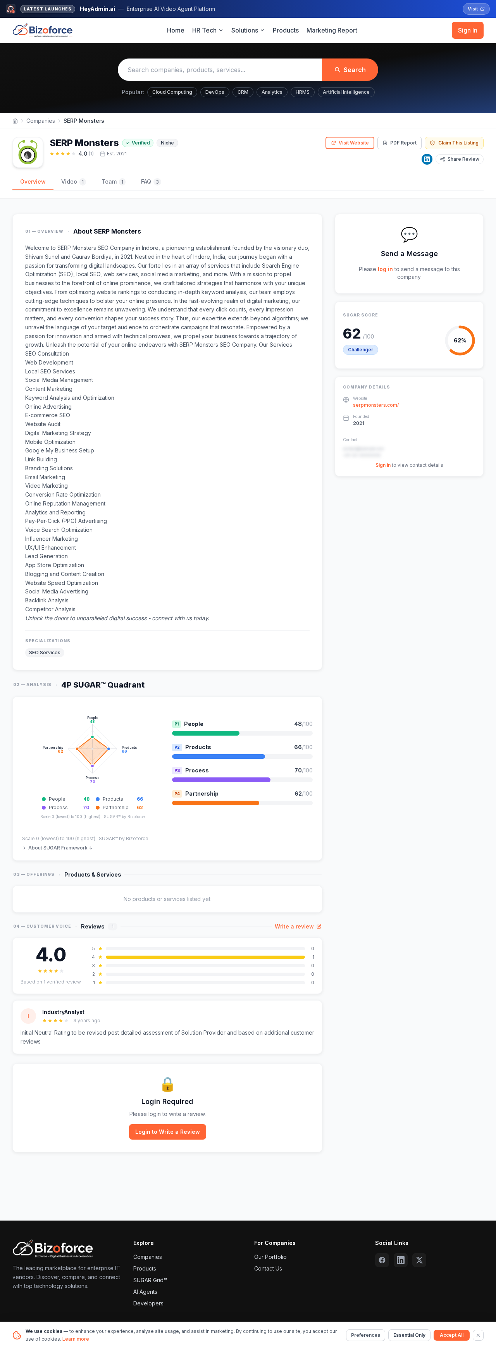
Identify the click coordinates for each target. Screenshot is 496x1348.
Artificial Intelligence (346, 92)
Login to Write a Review (167, 1131)
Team (112, 181)
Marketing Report (332, 30)
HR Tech (204, 30)
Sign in (383, 465)
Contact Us (268, 1268)
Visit (473, 9)
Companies (40, 120)
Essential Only (409, 1335)
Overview (33, 181)
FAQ (150, 181)
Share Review (463, 159)
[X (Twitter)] (419, 1260)
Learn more (75, 1339)
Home (175, 30)
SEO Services (44, 652)
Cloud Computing (172, 92)
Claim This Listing (458, 143)
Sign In (467, 30)
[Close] (478, 1335)
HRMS (303, 92)
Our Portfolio (270, 1256)
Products (286, 30)
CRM (243, 92)
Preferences (365, 1335)
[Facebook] (382, 1260)
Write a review (294, 926)
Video (72, 181)
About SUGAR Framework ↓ (60, 848)
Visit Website (354, 143)
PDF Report (403, 143)
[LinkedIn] (427, 159)
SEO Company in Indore (128, 247)
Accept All (451, 1335)
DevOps (214, 92)
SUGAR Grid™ (150, 1280)
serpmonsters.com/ (376, 405)
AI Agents (145, 1291)
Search (355, 70)
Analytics (272, 92)
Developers (148, 1303)
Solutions (244, 30)
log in (385, 269)
